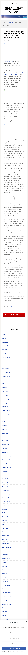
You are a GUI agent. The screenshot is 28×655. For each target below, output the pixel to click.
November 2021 (6, 551)
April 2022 (5, 532)
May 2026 (5, 346)
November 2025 (6, 368)
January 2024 (6, 452)
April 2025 (5, 395)
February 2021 (6, 585)
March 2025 (5, 399)
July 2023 (4, 475)
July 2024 (4, 429)
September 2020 (6, 604)
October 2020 (6, 600)
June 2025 (5, 387)
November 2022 (6, 505)
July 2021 (4, 566)
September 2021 (6, 558)
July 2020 (4, 611)
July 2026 (4, 338)
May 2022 (5, 528)
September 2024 (6, 422)
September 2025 (6, 376)
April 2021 (5, 577)
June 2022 (5, 524)
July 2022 (4, 520)
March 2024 (5, 444)
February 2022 (6, 539)
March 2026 (5, 353)
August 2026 (5, 334)
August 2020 (5, 608)
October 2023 (6, 463)
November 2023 (6, 460)
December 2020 (6, 592)
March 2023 (5, 490)
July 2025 (4, 384)
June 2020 (5, 615)
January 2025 (5, 406)
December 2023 (6, 456)
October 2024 (6, 418)
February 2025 (6, 403)
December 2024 (6, 410)
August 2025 (5, 380)
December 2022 (6, 501)
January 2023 (5, 497)
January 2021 (5, 589)
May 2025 (5, 391)
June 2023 (5, 479)
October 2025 (6, 372)
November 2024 (6, 414)
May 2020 (5, 619)
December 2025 (6, 365)
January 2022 (5, 543)
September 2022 (6, 513)
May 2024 (5, 437)
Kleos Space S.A (8, 61)
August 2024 (5, 425)
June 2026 (5, 342)
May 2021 (4, 573)
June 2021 (5, 570)
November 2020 (6, 596)
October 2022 (6, 509)
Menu (15, 3)
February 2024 (6, 448)
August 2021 (5, 562)
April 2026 (5, 349)
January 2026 (6, 361)
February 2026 (6, 357)
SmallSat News (14, 10)
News (11, 306)
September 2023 (6, 467)
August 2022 (5, 516)
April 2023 (5, 486)
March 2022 (5, 535)
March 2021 (5, 581)
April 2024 (5, 441)
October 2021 (6, 554)
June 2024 (5, 433)
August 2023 (5, 471)
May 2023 (5, 482)
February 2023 (6, 494)
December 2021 (6, 547)
